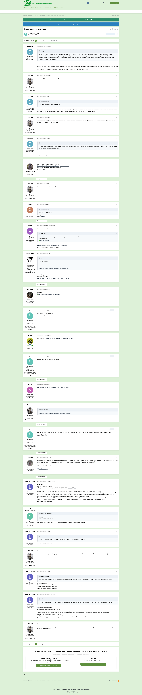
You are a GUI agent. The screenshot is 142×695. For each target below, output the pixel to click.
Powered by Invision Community (71, 692)
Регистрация (114, 3)
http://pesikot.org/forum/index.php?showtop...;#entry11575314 (53, 278)
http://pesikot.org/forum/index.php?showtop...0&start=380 (52, 245)
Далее (43, 40)
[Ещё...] (116, 46)
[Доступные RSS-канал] (118, 681)
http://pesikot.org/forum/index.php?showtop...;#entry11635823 (53, 387)
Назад (28, 40)
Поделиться (100, 34)
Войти (93, 664)
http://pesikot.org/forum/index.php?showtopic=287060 (59, 338)
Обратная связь (85, 689)
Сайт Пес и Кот (36, 8)
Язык (53, 689)
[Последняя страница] (47, 41)
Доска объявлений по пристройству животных (71, 24)
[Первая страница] (24, 41)
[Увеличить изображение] (42, 216)
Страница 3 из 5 (54, 40)
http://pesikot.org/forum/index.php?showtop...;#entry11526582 (53, 166)
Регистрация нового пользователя (48, 665)
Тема (58, 689)
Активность (48, 8)
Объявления (58, 8)
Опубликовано (44, 46)
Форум (26, 8)
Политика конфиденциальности (71, 689)
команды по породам (44, 35)
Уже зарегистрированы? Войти (99, 3)
